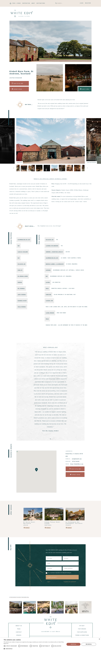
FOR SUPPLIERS (82, 632)
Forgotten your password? (70, 581)
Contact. (19, 632)
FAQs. (19, 628)
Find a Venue (16, 3)
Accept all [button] (73, 644)
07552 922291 (75, 461)
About (33, 3)
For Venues (82, 628)
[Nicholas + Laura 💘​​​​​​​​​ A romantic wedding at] (15, 607)
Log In (48, 581)
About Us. (19, 625)
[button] (34, 649)
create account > (52, 577)
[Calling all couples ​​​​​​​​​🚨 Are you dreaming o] (29, 607)
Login (81, 3)
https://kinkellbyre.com (76, 464)
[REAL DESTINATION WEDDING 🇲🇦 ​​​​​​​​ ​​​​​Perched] (71, 607)
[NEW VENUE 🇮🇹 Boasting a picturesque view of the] (57, 607)
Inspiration (26, 3)
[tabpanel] (50, 390)
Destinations (41, 3)
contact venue (17, 89)
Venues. (19, 635)
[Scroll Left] (87, 168)
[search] (56, 3)
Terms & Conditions (82, 635)
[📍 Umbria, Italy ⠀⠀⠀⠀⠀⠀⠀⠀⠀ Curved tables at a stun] (43, 607)
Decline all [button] (89, 644)
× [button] (99, 639)
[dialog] (50, 644)
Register (88, 3)
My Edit (82, 625)
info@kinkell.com (77, 458)
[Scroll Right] (13, 168)
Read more (6, 643)
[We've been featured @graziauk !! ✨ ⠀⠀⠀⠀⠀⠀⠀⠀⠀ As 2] (85, 607)
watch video (85, 89)
